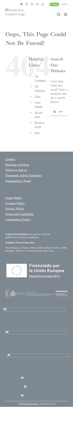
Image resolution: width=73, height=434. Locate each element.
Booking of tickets (17, 164)
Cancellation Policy (17, 219)
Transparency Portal (18, 181)
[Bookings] (26, 4)
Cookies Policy (15, 203)
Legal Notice (13, 198)
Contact (10, 159)
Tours (37, 96)
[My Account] (42, 4)
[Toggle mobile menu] (66, 14)
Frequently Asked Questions (23, 175)
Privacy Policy (14, 208)
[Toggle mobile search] (58, 14)
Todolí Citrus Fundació (29, 404)
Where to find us (16, 170)
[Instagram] (31, 4)
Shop (37, 133)
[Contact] (37, 4)
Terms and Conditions (19, 214)
